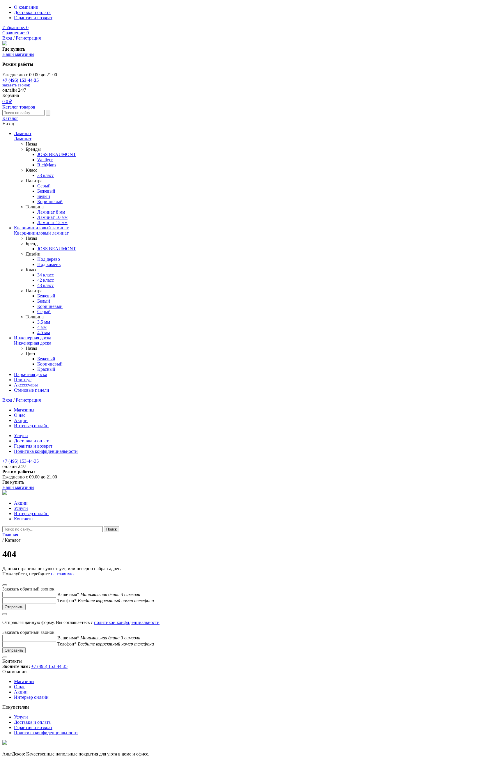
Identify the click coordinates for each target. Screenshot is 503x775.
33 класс (45, 175)
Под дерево (48, 259)
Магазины (24, 409)
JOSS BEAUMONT (56, 154)
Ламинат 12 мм (52, 222)
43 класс (45, 285)
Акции (21, 420)
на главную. (63, 573)
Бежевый (46, 191)
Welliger (45, 159)
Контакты (23, 518)
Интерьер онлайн (31, 425)
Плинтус (22, 379)
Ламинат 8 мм (51, 212)
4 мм (42, 327)
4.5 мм (43, 332)
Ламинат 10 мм (52, 217)
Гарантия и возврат (33, 17)
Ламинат (22, 133)
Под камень (49, 264)
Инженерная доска (32, 337)
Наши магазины (18, 54)
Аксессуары (26, 384)
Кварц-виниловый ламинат (41, 227)
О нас (19, 415)
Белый (43, 196)
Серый (44, 185)
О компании (26, 7)
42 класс (45, 280)
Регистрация (28, 38)
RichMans (46, 164)
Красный (46, 369)
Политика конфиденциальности (46, 451)
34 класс (45, 274)
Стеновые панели (31, 390)
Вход (7, 38)
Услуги (21, 435)
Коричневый (50, 201)
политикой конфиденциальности (127, 622)
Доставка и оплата (32, 12)
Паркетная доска (30, 374)
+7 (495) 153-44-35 (20, 80)
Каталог (10, 118)
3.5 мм (43, 322)
